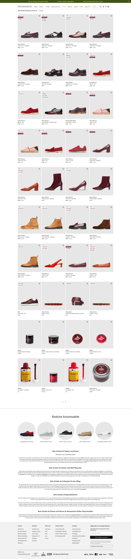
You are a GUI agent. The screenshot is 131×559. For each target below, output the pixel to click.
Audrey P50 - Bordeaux (95, 160)
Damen (41, 6)
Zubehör (70, 6)
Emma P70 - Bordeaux (71, 198)
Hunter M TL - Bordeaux (23, 45)
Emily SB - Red (45, 275)
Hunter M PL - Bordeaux (95, 45)
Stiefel (94, 460)
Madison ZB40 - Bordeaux (96, 198)
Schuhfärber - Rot (70, 390)
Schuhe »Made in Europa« (61, 533)
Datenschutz (21, 529)
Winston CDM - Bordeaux (24, 84)
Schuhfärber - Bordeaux (23, 390)
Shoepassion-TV (36, 536)
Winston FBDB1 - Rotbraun (48, 237)
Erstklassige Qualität (60, 536)
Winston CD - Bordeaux (71, 45)
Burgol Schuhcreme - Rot (95, 351)
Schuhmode (75, 538)
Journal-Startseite (76, 529)
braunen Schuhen (76, 514)
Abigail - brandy (45, 313)
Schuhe (48, 6)
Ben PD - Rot (21, 122)
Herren (36, 6)
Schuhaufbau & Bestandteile (78, 536)
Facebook (34, 540)
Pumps (91, 460)
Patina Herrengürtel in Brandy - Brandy (75, 313)
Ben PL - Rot (44, 160)
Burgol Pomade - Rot (47, 390)
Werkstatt (88, 6)
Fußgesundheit (75, 543)
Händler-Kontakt (36, 531)
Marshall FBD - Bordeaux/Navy (49, 122)
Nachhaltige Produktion (61, 531)
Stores (81, 6)
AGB (46, 531)
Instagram (34, 538)
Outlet (64, 6)
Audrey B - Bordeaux (70, 275)
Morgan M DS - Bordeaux (72, 84)
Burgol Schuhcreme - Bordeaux (73, 351)
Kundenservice (35, 529)
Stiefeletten (44, 474)
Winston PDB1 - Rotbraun (24, 275)
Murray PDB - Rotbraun (95, 237)
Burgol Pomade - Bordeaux (24, 351)
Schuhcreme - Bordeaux (95, 390)
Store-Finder (35, 533)
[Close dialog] (129, 264)
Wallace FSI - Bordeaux (47, 45)
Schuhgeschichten (76, 540)
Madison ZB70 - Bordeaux (48, 198)
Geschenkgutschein (22, 540)
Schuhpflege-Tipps (76, 531)
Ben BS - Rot (92, 84)
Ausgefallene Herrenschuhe (26, 441)
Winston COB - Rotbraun (24, 237)
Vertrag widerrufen (22, 538)
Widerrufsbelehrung (22, 536)
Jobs (46, 536)
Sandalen (22, 474)
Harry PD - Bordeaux (47, 84)
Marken (76, 6)
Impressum (47, 529)
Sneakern (87, 460)
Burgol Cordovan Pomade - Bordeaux (50, 351)
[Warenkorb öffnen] (108, 6)
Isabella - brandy (93, 313)
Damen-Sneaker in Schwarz (65, 441)
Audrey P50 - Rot (22, 198)
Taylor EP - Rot (93, 122)
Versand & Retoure (22, 531)
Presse (46, 538)
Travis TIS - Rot (69, 160)
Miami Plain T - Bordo (71, 122)
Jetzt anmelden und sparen (101, 537)
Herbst (52, 474)
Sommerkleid (83, 489)
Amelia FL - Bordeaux (71, 237)
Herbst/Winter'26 (55, 6)
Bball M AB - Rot (22, 313)
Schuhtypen (75, 533)
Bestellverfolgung (22, 533)
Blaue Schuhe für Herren (46, 441)
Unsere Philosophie (59, 529)
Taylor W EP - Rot (22, 160)
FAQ (46, 533)
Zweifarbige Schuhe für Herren (104, 441)
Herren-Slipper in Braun (84, 441)
